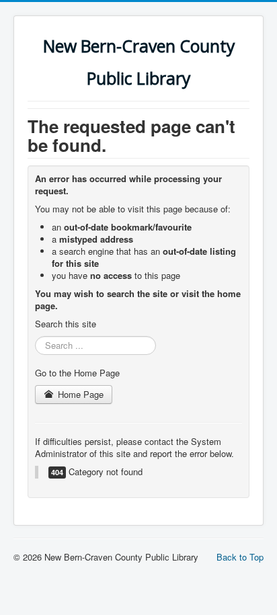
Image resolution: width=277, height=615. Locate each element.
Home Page (79, 394)
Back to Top (240, 556)
